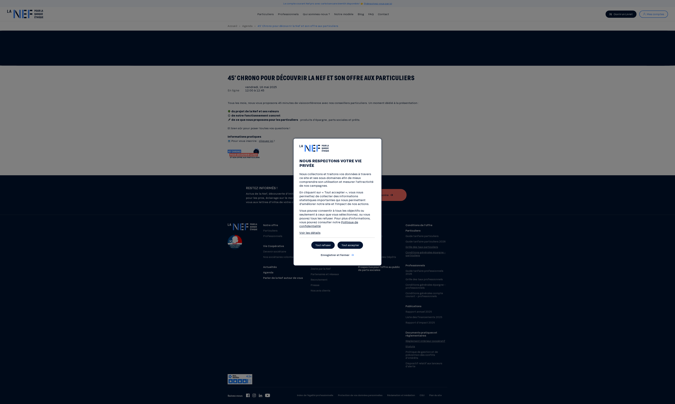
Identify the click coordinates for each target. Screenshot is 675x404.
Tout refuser (323, 245)
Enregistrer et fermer (335, 254)
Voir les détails (309, 232)
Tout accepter (350, 245)
